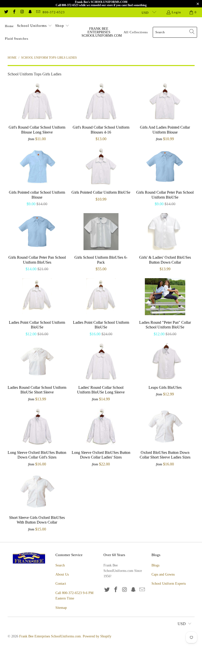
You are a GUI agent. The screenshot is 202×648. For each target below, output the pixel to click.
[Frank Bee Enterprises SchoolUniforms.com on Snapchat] (30, 12)
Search (60, 565)
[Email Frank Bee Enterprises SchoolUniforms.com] (38, 12)
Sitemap (61, 608)
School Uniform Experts (169, 583)
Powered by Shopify (97, 636)
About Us (62, 574)
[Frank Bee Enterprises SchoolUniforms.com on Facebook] (14, 12)
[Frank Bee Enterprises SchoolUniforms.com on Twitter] (6, 12)
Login (176, 12)
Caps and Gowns (163, 574)
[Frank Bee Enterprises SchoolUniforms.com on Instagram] (22, 12)
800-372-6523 (54, 12)
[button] (34, 26)
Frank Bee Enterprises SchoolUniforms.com (50, 636)
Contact (60, 583)
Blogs (155, 565)
